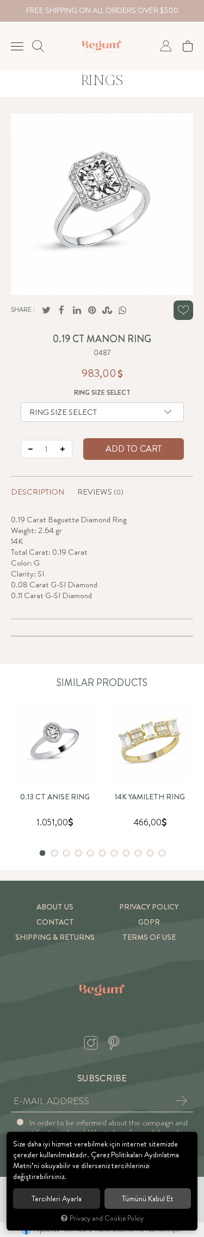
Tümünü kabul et (148, 1198)
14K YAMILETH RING (150, 797)
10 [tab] (150, 853)
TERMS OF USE (149, 937)
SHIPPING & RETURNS (55, 937)
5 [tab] (90, 853)
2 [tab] (54, 853)
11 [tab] (162, 853)
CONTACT (55, 922)
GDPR (149, 922)
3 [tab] (66, 853)
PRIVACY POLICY (148, 907)
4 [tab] (78, 853)
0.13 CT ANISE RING (55, 797)
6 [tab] (102, 853)
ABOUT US (54, 907)
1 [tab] (42, 853)
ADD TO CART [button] (134, 449)
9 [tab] (138, 853)
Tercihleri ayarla (57, 1198)
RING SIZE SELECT (102, 392)
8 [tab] (126, 853)
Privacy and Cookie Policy (107, 1218)
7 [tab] (114, 853)
